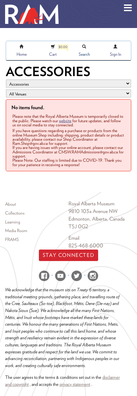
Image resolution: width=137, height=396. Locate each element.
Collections (15, 213)
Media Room (16, 230)
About (10, 204)
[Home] (32, 5)
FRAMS (12, 239)
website (65, 120)
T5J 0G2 (78, 226)
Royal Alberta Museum (91, 204)
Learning (12, 221)
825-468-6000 (85, 246)
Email (73, 238)
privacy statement (75, 384)
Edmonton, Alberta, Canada (96, 219)
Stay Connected (68, 255)
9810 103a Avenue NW (93, 211)
